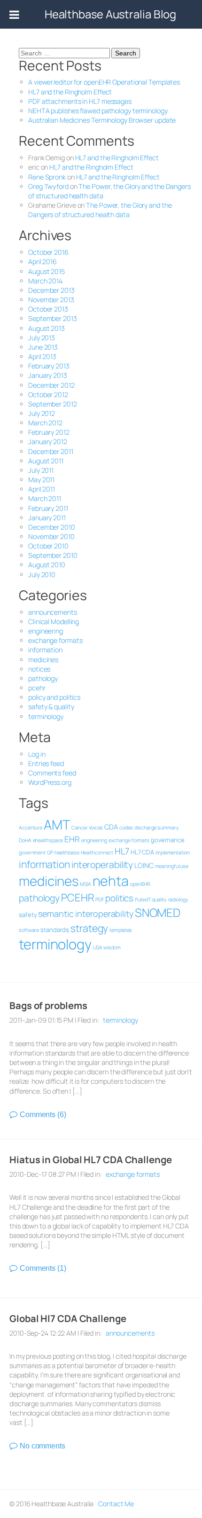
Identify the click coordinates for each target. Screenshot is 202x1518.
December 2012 (51, 385)
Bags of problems (48, 1005)
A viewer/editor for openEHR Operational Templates (104, 82)
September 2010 (53, 555)
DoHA (25, 840)
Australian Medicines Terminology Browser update (102, 120)
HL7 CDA (142, 852)
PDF (99, 899)
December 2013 (51, 290)
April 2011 (41, 489)
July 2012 (41, 413)
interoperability (102, 864)
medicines (43, 659)
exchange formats (55, 640)
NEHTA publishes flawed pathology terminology (98, 110)
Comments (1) (43, 1268)
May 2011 (41, 479)
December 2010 (51, 527)
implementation (172, 852)
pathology (43, 678)
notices (39, 669)
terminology (45, 716)
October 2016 (48, 252)
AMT (57, 824)
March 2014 (45, 280)
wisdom (111, 947)
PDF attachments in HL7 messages (80, 101)
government (32, 852)
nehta (111, 880)
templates (120, 930)
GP (50, 852)
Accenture (30, 827)
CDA (111, 826)
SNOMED (157, 912)
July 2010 (41, 574)
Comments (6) (43, 1115)
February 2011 (48, 508)
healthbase (66, 852)
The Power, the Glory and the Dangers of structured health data (99, 210)
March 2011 (44, 498)
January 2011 (47, 517)
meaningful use (172, 866)
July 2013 (41, 337)
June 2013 (43, 347)
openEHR (140, 884)
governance (168, 840)
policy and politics (54, 697)
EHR (72, 839)
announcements (52, 612)
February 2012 (49, 432)
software (29, 930)
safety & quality (51, 706)
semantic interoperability (85, 913)
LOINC (144, 865)
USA (97, 947)
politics (119, 898)
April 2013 (42, 356)
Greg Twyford (48, 186)
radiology (178, 899)
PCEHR (77, 897)
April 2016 (42, 261)
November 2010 (51, 536)
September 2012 (52, 403)
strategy (89, 928)
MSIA (85, 884)
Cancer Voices (87, 827)
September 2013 (52, 318)
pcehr (37, 687)
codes (126, 827)
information (45, 649)
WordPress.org (49, 782)
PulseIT (142, 899)
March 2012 (45, 422)
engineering (45, 630)
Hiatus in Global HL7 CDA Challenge (90, 1159)
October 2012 (48, 394)
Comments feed (52, 772)
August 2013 (46, 328)
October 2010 (48, 545)
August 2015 (46, 271)
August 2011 (45, 460)
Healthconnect (97, 852)
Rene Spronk (47, 176)
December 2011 (50, 451)
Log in (36, 754)
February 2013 (49, 365)
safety (28, 914)
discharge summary (156, 827)
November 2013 (51, 299)
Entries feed (46, 763)
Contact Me (116, 1503)
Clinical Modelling (53, 621)
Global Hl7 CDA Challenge (67, 1318)
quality (159, 899)
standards (54, 929)
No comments (42, 1446)
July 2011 (41, 470)
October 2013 (48, 309)
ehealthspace (48, 840)
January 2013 (47, 375)
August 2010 (46, 564)
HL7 (122, 851)
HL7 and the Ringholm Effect (70, 91)
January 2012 (47, 441)
